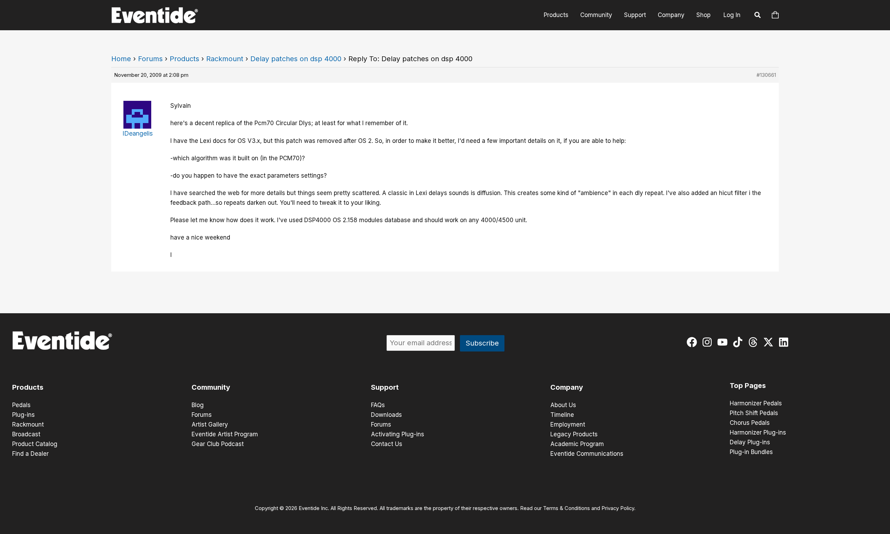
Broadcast (26, 434)
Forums (150, 59)
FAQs (378, 405)
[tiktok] (739, 342)
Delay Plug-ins (750, 442)
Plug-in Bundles (751, 451)
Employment (567, 424)
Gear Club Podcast (218, 443)
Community (596, 14)
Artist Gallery (210, 424)
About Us (563, 405)
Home (121, 59)
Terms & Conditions (566, 508)
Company (671, 14)
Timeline (562, 414)
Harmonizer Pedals (756, 403)
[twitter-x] (770, 342)
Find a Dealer (30, 453)
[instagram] (708, 342)
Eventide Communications (586, 453)
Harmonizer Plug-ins (758, 432)
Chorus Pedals (750, 422)
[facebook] (693, 342)
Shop (703, 14)
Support (635, 14)
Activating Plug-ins (397, 434)
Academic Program (577, 443)
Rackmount (224, 59)
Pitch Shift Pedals (754, 413)
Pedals (21, 405)
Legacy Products (574, 434)
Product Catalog (34, 443)
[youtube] (724, 342)
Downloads (386, 414)
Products (556, 14)
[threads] (754, 342)
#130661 (766, 75)
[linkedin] (785, 342)
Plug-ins (23, 414)
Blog (198, 405)
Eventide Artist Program (225, 434)
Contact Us (386, 443)
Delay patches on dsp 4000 (295, 59)
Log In (732, 14)
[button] (757, 16)
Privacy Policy (617, 508)
